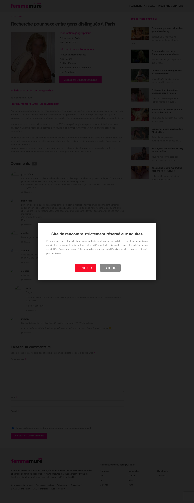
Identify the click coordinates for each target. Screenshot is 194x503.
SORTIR (110, 268)
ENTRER (86, 268)
